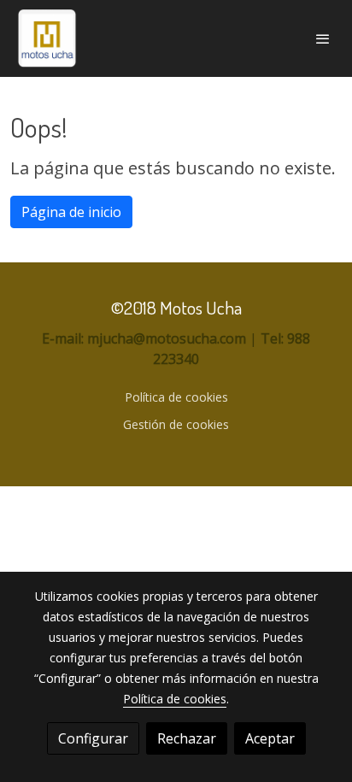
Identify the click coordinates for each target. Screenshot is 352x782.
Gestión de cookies (176, 424)
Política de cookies (176, 397)
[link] (47, 38)
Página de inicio (71, 212)
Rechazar (186, 738)
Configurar (93, 738)
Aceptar (270, 738)
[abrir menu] (323, 38)
